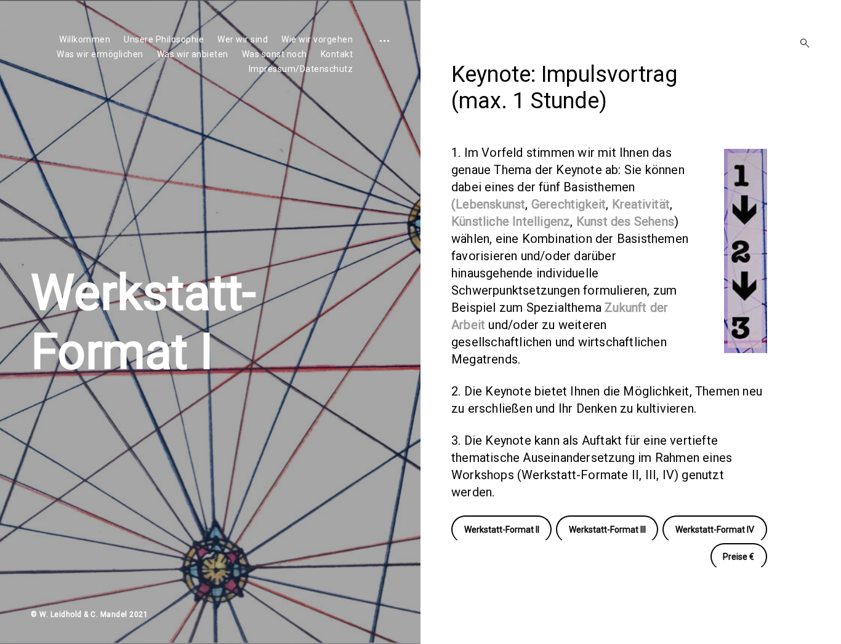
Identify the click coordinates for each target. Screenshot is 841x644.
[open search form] (801, 43)
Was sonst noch (274, 54)
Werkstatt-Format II (501, 530)
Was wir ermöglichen (100, 54)
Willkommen (84, 39)
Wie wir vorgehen (317, 39)
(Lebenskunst (488, 204)
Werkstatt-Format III (607, 530)
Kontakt (337, 54)
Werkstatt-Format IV (714, 530)
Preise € (738, 557)
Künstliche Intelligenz (510, 221)
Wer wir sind (242, 39)
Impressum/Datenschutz (301, 69)
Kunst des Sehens (625, 221)
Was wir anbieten (192, 54)
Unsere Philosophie (164, 39)
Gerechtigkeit (568, 204)
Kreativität (641, 204)
